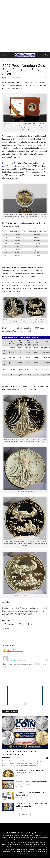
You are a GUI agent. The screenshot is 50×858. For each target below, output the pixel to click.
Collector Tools (27, 826)
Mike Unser (7, 78)
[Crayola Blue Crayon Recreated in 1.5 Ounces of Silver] (8, 796)
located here (34, 611)
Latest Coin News (10, 711)
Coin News (6, 826)
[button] (4, 55)
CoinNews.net (6, 757)
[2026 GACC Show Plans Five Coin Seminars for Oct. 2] (25, 732)
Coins (36, 826)
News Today (16, 826)
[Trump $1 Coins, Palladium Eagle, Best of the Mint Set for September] (8, 784)
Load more (24, 815)
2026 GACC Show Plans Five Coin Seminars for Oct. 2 (20, 753)
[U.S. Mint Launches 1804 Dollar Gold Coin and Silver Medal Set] (8, 807)
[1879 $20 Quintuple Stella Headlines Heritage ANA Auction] (8, 773)
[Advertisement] (25, 26)
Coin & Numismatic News (10, 60)
